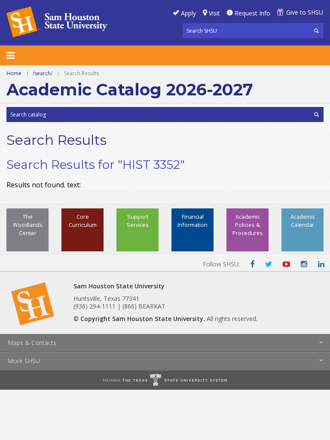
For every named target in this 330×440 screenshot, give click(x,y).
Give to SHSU (304, 12)
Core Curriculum (83, 221)
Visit (214, 13)
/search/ (42, 73)
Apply (188, 13)
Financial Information (192, 221)
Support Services (138, 221)
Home (13, 73)
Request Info (252, 13)
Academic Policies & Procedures (247, 225)
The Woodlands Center (28, 225)
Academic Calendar (302, 221)
